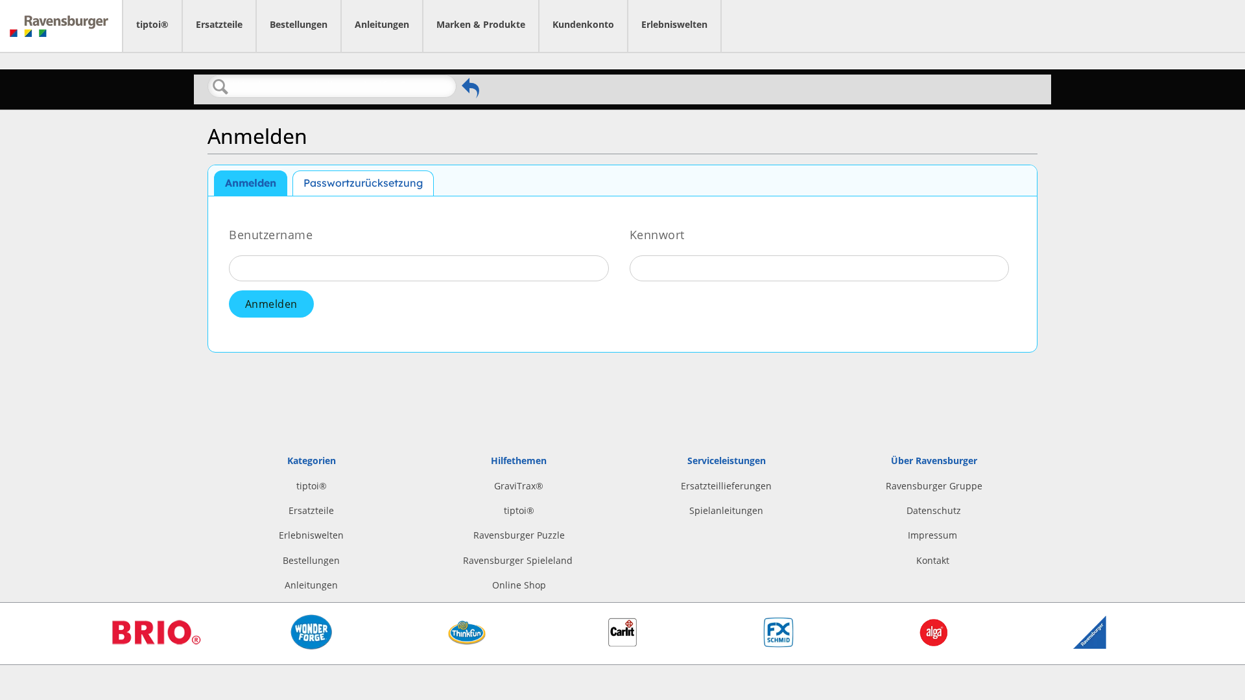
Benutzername (271, 234)
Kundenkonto (583, 24)
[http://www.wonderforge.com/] (311, 646)
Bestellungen (298, 24)
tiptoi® (152, 24)
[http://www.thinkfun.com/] (466, 648)
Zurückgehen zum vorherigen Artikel (470, 88)
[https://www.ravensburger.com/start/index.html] (1089, 645)
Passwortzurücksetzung (363, 182)
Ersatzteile (219, 24)
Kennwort (657, 234)
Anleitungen (382, 24)
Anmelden (250, 182)
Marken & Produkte (480, 24)
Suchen (220, 87)
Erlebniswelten (674, 24)
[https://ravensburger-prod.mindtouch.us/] (61, 26)
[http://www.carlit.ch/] (622, 643)
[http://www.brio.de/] (155, 649)
